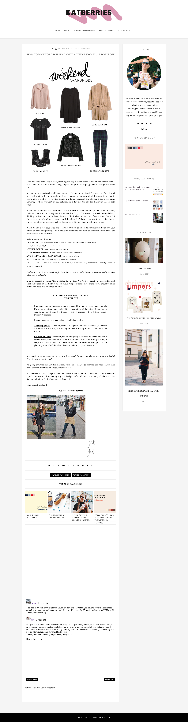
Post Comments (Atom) (46, 688)
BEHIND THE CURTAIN (133, 214)
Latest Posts (144, 232)
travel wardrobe (81, 475)
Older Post (109, 679)
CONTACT (126, 30)
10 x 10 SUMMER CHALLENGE (32, 516)
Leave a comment (82, 48)
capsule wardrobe (60, 475)
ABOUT (67, 30)
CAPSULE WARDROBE (84, 30)
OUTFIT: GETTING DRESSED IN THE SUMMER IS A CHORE (80, 517)
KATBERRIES (83, 717)
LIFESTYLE (113, 30)
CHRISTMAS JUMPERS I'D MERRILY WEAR (144, 318)
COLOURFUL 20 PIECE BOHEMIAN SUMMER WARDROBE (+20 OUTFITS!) (104, 519)
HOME (57, 30)
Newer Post (32, 679)
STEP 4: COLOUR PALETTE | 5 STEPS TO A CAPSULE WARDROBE (137, 188)
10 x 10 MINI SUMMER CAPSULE (137, 201)
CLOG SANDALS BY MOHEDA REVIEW (57, 516)
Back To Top (104, 717)
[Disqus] (70, 561)
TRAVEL (101, 30)
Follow (144, 129)
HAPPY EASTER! (144, 268)
